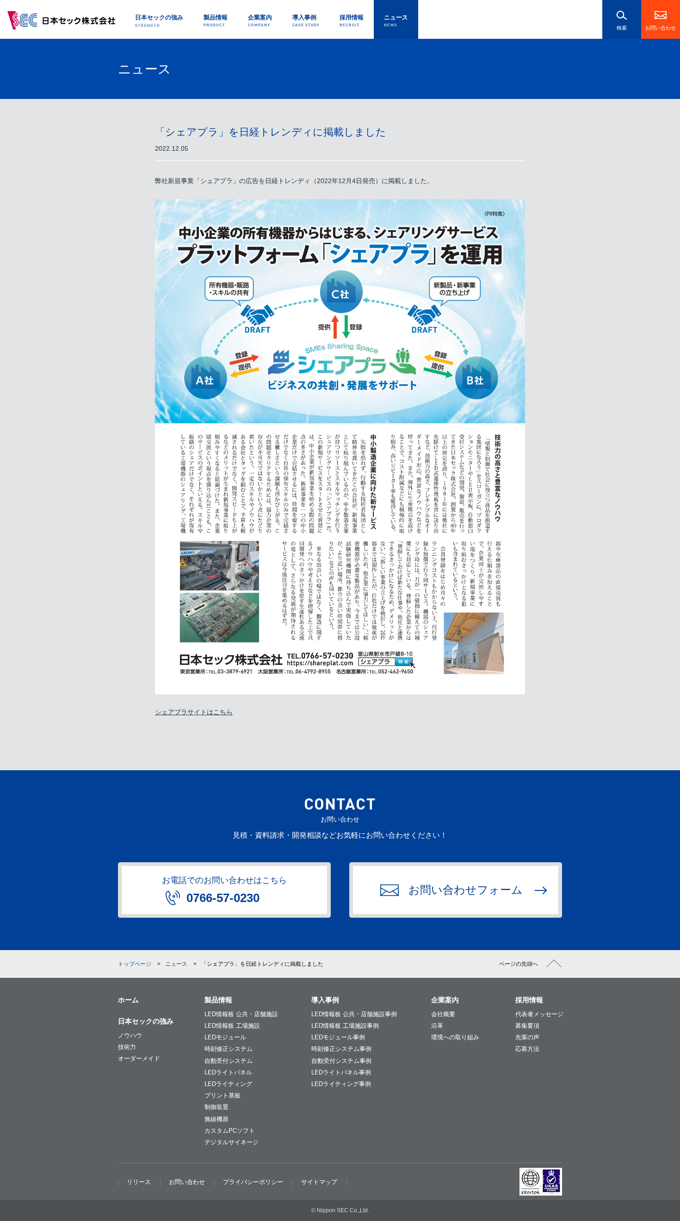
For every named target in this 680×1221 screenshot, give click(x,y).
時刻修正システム (228, 1048)
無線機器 (216, 1119)
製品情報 (218, 1000)
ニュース (176, 964)
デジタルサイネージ (231, 1142)
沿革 (437, 1025)
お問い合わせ (660, 28)
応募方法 (527, 1048)
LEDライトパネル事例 (341, 1072)
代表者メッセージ (539, 1014)
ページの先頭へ (518, 964)
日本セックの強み (145, 1021)
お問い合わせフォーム (465, 890)
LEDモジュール (225, 1037)
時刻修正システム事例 (341, 1048)
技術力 (127, 1046)
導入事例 (325, 1000)
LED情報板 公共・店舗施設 (241, 1014)
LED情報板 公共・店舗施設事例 (354, 1014)
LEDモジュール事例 (338, 1037)
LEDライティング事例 (341, 1083)
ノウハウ (130, 1035)
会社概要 (443, 1014)
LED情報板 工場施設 (232, 1025)
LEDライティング (228, 1083)
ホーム (128, 1000)
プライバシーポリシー (253, 1181)
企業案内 (445, 1000)
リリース (139, 1181)
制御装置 (216, 1107)
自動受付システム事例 (341, 1060)
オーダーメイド (139, 1058)
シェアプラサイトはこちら (194, 712)
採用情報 (529, 1000)
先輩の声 (527, 1037)
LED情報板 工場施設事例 (345, 1025)
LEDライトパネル (228, 1072)
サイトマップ (319, 1181)
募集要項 (527, 1025)
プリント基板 (222, 1095)
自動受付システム (228, 1060)
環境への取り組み (455, 1037)
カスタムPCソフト (229, 1130)
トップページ (134, 964)
